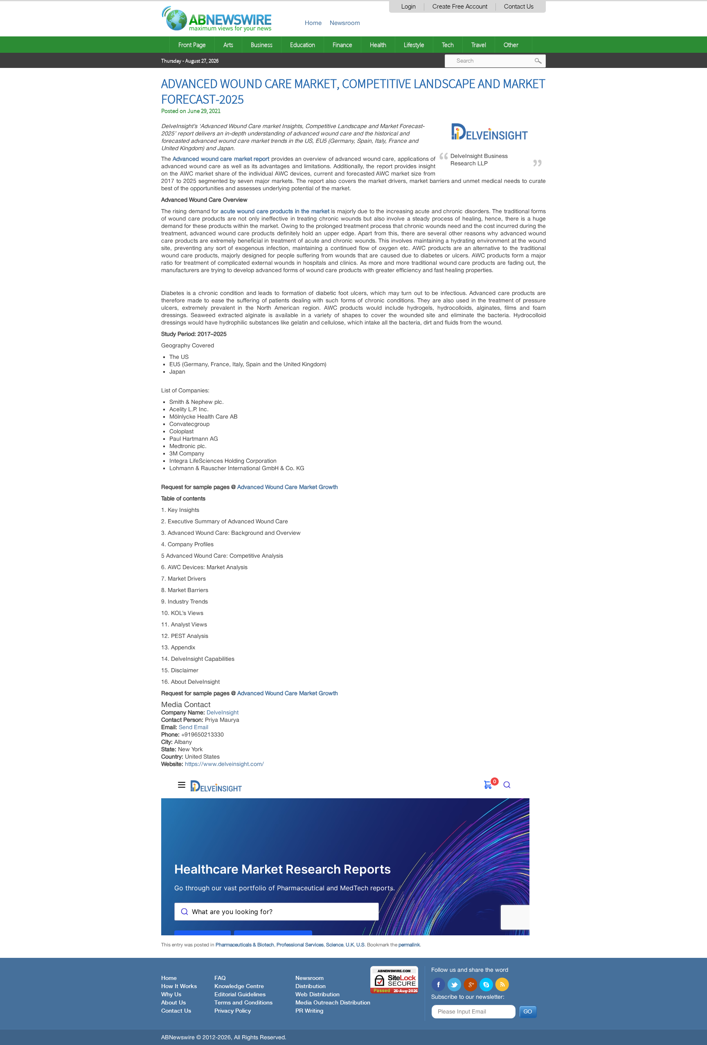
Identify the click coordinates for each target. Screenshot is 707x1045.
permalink (409, 945)
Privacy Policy (232, 1011)
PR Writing (309, 1011)
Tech (448, 45)
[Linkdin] (470, 985)
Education (302, 45)
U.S (360, 945)
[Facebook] (438, 985)
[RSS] (502, 985)
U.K (350, 945)
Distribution (310, 986)
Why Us (171, 995)
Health (378, 45)
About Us (173, 1003)
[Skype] (486, 985)
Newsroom (345, 22)
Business (261, 45)
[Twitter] (454, 985)
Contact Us (519, 7)
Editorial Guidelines (240, 995)
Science (334, 945)
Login (408, 7)
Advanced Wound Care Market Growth (287, 487)
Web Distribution (317, 995)
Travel (478, 45)
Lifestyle (414, 45)
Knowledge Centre (239, 986)
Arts (228, 45)
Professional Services (300, 945)
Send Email (193, 727)
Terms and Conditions (243, 1003)
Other (511, 45)
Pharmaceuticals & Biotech (245, 945)
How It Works (179, 986)
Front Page (192, 45)
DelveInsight (223, 712)
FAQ (220, 978)
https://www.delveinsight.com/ (224, 764)
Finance (342, 45)
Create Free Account (459, 7)
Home (313, 22)
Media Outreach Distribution (332, 1003)
